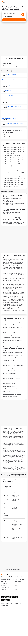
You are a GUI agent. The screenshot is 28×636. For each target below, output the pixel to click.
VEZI (21, 134)
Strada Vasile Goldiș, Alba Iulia (9, 381)
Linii (15, 583)
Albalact (13, 322)
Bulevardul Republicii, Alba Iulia (9, 373)
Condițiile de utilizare (5, 603)
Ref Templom (12, 327)
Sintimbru (5, 342)
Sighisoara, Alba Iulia (7, 365)
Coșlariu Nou (19, 340)
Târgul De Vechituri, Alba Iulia (9, 386)
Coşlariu (13, 340)
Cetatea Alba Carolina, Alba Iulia (10, 368)
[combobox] (14, 14)
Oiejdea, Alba (19, 322)
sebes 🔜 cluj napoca (15, 337)
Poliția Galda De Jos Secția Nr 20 (10, 329)
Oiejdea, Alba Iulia (6, 391)
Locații (16, 585)
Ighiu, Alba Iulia (14, 370)
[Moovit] (5, 2)
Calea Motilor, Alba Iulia (18, 365)
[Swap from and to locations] (22, 14)
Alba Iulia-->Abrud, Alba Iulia (9, 383)
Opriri (16, 589)
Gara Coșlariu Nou (7, 340)
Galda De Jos (19, 327)
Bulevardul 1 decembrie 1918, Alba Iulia (11, 378)
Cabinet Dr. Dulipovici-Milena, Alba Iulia (11, 375)
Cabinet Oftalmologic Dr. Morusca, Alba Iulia (12, 355)
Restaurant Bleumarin (17, 335)
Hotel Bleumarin (6, 337)
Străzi (16, 587)
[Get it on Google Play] (5, 597)
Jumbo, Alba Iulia (6, 370)
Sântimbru (13, 332)
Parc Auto (8, 322)
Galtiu (19, 329)
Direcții (16, 591)
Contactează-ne (4, 605)
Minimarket (5, 327)
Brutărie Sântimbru (7, 335)
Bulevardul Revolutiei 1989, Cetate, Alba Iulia (12, 352)
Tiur (4, 322)
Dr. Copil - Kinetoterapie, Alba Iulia (10, 363)
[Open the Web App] (5, 600)
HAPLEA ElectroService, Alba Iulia (10, 388)
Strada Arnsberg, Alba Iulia (8, 360)
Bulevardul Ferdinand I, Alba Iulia (10, 396)
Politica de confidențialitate (16, 603)
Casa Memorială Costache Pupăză (10, 324)
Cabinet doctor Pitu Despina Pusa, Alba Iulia (12, 357)
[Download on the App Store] (14, 597)
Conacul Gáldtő (6, 332)
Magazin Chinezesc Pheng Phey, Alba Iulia (12, 394)
